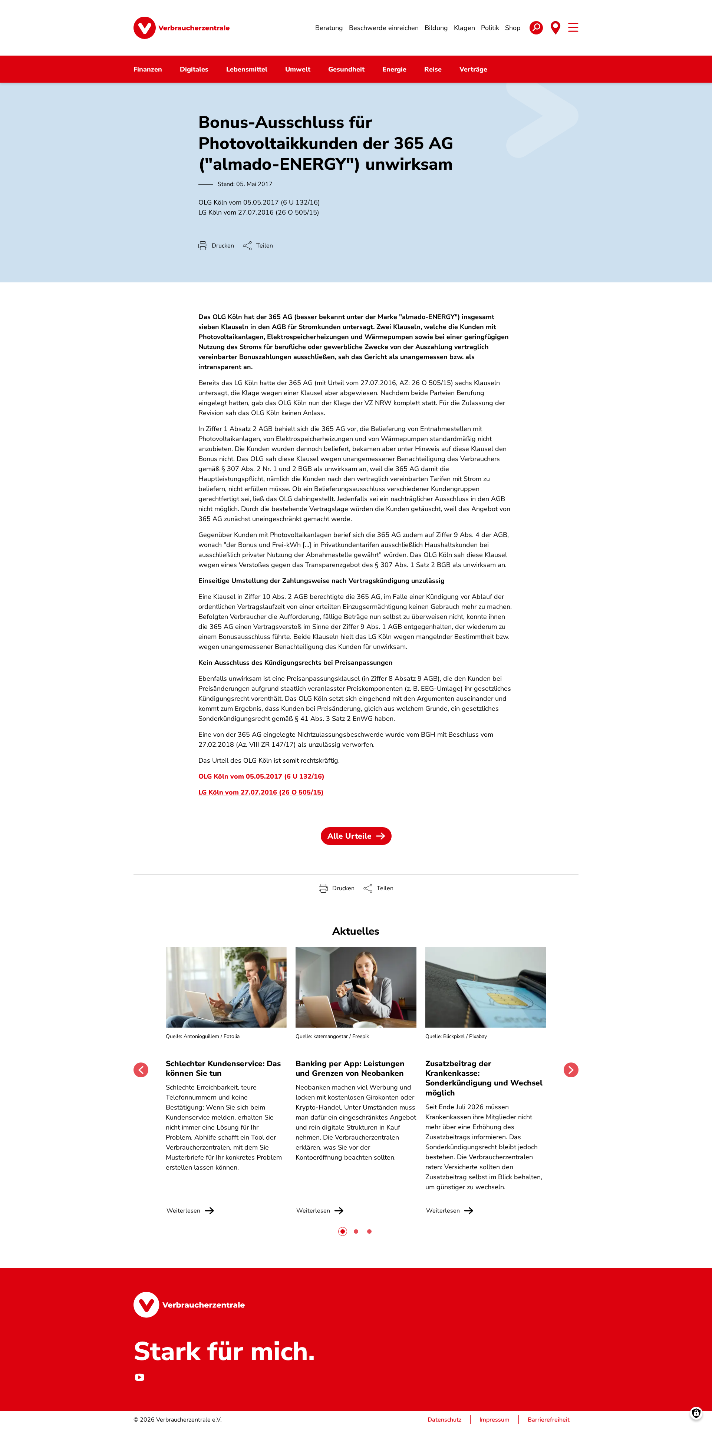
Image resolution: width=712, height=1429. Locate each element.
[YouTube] (139, 1377)
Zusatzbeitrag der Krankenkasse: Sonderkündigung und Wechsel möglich (484, 1078)
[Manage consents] (696, 1413)
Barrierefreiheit (549, 1420)
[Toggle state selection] (555, 27)
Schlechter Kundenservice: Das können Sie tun (223, 1068)
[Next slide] (571, 1069)
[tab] (342, 1231)
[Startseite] (182, 28)
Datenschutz (444, 1420)
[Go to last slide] (141, 1069)
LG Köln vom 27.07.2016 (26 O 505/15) (261, 792)
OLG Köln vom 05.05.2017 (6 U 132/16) (261, 776)
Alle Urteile (349, 836)
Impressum (494, 1420)
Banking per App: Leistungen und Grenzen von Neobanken (350, 1068)
